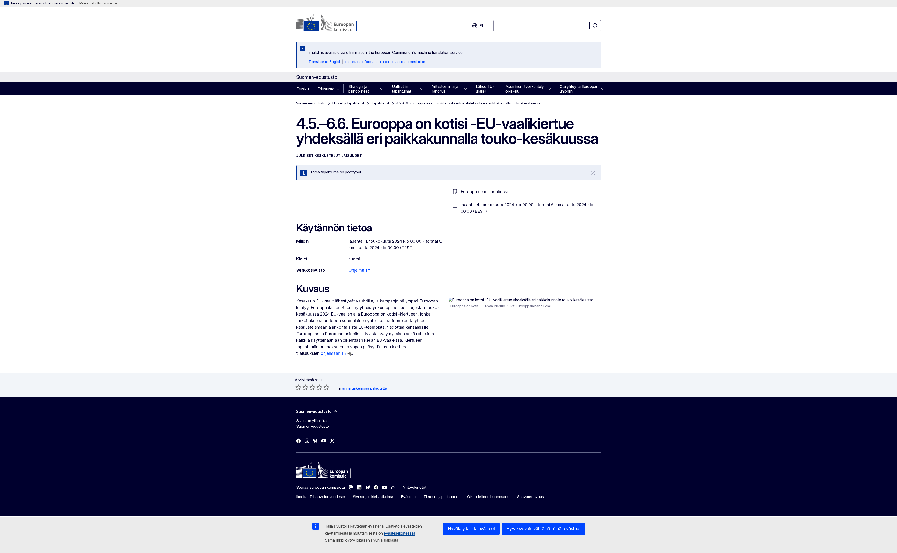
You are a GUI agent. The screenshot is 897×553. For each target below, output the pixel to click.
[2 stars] (302, 387)
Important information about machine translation (384, 61)
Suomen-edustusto (310, 103)
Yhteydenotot (414, 487)
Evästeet (408, 496)
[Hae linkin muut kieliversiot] (349, 353)
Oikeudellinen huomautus (488, 496)
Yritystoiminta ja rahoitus (445, 88)
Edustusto (326, 88)
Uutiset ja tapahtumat (401, 88)
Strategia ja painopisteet (358, 88)
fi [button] (481, 25)
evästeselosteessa (399, 533)
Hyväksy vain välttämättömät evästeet (543, 528)
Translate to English (324, 61)
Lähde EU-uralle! (485, 88)
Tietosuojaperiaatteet (441, 496)
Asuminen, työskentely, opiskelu (525, 88)
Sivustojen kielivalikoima (373, 496)
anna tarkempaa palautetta (364, 388)
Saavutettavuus (530, 496)
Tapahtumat (380, 103)
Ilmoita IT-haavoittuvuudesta (320, 496)
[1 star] (298, 387)
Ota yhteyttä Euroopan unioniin (579, 88)
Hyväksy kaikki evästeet (471, 528)
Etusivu (302, 88)
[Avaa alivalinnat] (339, 88)
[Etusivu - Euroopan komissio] (334, 23)
